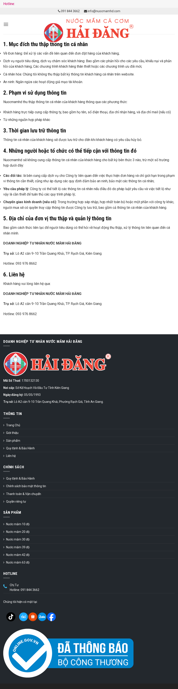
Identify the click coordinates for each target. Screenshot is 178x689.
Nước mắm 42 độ (18, 555)
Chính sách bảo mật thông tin (26, 486)
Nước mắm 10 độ (18, 524)
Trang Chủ (13, 425)
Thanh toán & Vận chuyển (23, 494)
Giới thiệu (12, 433)
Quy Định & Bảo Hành (20, 448)
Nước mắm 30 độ (18, 539)
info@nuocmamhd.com (103, 11)
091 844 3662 (70, 11)
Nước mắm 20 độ (18, 531)
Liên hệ (11, 456)
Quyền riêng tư (16, 501)
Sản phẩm (13, 440)
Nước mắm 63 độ (18, 562)
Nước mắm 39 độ (18, 547)
